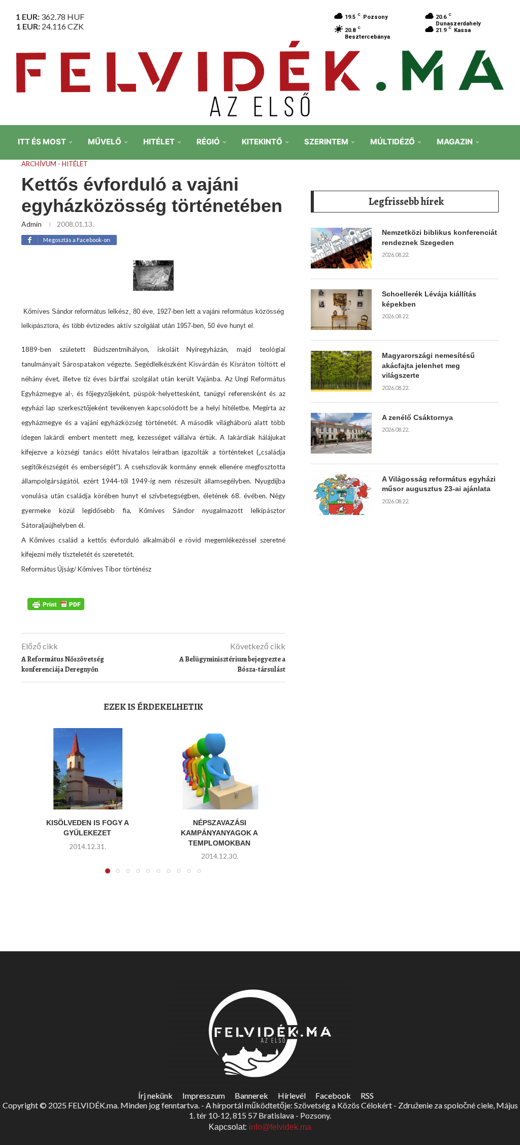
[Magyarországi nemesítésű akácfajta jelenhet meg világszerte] (341, 371)
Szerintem (326, 141)
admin (31, 224)
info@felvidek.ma (280, 1127)
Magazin (455, 141)
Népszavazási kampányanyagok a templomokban (219, 833)
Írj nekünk (155, 1095)
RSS (367, 1095)
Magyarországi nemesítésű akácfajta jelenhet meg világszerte (428, 365)
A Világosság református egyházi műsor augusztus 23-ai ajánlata (439, 484)
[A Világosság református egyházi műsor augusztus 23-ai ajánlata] (341, 494)
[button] (40, 807)
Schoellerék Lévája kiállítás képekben (429, 299)
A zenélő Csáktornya (417, 417)
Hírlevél (292, 1095)
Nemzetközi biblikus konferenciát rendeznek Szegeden (439, 237)
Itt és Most (42, 141)
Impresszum (203, 1095)
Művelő (104, 141)
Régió (208, 141)
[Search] (505, 213)
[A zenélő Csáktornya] (341, 433)
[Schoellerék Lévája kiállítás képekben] (341, 309)
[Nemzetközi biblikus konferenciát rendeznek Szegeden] (341, 248)
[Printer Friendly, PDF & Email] (55, 603)
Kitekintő (262, 141)
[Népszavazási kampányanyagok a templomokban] (219, 768)
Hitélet (159, 141)
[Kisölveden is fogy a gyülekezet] (87, 768)
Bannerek (251, 1095)
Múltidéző (392, 141)
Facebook (333, 1095)
